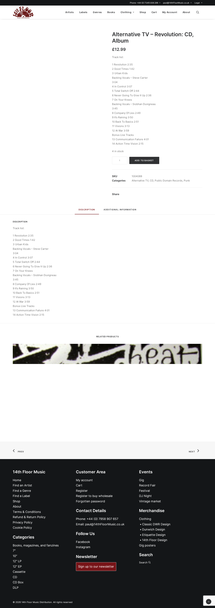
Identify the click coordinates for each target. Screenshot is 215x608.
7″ (14, 550)
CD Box (18, 582)
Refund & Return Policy (29, 517)
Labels (83, 12)
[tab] (120, 211)
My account (84, 480)
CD (151, 180)
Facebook (83, 542)
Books (111, 12)
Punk (187, 180)
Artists (69, 12)
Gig (141, 480)
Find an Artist (22, 485)
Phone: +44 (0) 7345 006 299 (144, 3)
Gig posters (147, 545)
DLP (15, 587)
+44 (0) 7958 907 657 (102, 519)
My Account (169, 12)
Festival (144, 490)
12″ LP (17, 561)
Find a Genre (22, 490)
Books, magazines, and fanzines (36, 545)
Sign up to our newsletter (96, 566)
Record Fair (147, 485)
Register (82, 490)
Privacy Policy (22, 522)
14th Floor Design (154, 540)
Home (17, 480)
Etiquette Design (154, 535)
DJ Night (145, 496)
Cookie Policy (22, 527)
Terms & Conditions (27, 512)
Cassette (19, 571)
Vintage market (150, 501)
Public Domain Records (168, 180)
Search (143, 562)
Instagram (83, 547)
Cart (154, 12)
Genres (97, 12)
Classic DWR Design (156, 524)
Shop (143, 12)
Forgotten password (90, 501)
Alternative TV (140, 180)
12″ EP (17, 566)
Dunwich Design (153, 529)
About (186, 12)
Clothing (126, 12)
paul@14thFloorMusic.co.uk (176, 3)
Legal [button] (197, 3)
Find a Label (21, 496)
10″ (15, 556)
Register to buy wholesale (94, 496)
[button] (199, 12)
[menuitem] (145, 3)
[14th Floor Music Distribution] (23, 12)
